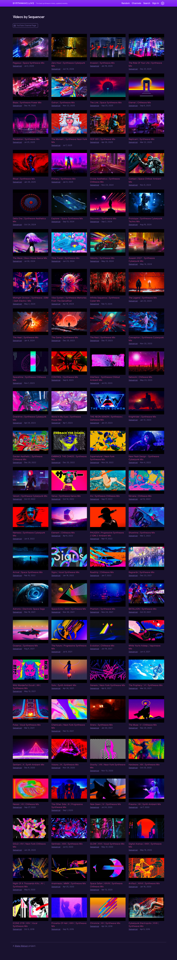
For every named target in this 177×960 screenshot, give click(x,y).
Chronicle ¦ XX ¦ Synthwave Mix (105, 923)
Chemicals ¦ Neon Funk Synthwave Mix (68, 726)
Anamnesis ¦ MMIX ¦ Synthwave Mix (68, 883)
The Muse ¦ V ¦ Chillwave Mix (143, 725)
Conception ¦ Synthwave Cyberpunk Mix (146, 339)
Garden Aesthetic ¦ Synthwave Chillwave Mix (27, 458)
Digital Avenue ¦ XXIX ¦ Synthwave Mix (145, 845)
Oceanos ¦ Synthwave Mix (25, 645)
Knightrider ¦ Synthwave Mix (142, 416)
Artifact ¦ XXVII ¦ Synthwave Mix (144, 883)
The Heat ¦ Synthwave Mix (25, 337)
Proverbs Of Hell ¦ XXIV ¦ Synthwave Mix (68, 924)
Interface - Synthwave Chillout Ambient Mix (105, 378)
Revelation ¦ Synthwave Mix (26, 139)
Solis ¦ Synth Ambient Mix (63, 685)
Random (126, 3)
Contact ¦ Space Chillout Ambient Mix (145, 180)
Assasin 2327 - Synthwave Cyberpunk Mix (142, 259)
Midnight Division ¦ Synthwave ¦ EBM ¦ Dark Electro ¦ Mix (30, 299)
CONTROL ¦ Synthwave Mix (64, 377)
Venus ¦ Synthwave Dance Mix (66, 496)
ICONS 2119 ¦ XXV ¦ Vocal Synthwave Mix (25, 924)
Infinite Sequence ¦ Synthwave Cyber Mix (104, 299)
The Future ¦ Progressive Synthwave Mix (68, 647)
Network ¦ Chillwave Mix (140, 377)
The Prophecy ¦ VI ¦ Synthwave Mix (145, 685)
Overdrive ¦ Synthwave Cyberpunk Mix (29, 418)
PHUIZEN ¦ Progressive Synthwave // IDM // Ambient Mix (107, 534)
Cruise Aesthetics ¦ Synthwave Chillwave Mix (105, 180)
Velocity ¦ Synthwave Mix (102, 258)
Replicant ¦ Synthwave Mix (141, 139)
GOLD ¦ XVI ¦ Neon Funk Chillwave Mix (29, 845)
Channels (136, 3)
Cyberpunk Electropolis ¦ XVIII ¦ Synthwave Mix (144, 924)
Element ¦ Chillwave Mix (63, 532)
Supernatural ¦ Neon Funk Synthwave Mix (102, 458)
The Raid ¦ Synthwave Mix (102, 337)
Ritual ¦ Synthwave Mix (24, 178)
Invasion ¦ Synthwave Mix (102, 63)
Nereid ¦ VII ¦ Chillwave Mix (26, 804)
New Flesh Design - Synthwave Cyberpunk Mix (144, 458)
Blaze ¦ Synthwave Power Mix (27, 102)
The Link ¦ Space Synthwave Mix (106, 102)
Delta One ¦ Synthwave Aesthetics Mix (29, 220)
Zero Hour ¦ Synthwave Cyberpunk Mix (68, 64)
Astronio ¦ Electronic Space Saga (29, 609)
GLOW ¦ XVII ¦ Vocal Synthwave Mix (107, 843)
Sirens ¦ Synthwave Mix (101, 725)
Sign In (155, 3)
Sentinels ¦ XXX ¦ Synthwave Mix (67, 843)
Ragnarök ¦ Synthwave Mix (141, 572)
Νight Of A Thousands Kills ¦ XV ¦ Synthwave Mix (29, 885)
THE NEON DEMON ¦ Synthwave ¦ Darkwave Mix (106, 418)
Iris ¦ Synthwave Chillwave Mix (105, 496)
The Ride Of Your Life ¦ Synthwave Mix (145, 64)
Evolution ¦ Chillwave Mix (102, 645)
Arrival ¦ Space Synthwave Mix (28, 572)
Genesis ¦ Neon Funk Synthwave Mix (107, 685)
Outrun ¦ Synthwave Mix (63, 102)
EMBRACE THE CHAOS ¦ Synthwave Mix (69, 458)
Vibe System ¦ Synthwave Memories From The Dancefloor (68, 299)
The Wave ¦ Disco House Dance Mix (30, 258)
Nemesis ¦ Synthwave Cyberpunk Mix (29, 534)
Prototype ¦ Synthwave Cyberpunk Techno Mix (145, 220)
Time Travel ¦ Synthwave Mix (65, 258)
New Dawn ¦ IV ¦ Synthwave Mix (105, 804)
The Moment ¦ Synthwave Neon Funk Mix (69, 140)
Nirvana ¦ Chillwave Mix (140, 496)
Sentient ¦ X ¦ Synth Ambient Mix (28, 764)
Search (146, 3)
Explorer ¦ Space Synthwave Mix (67, 218)
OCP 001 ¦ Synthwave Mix (102, 139)
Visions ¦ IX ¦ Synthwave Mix (65, 764)
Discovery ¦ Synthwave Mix (103, 218)
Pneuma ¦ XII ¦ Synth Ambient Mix (145, 804)
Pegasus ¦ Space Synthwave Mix (28, 63)
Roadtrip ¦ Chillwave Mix (102, 572)
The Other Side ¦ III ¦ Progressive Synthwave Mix (67, 805)
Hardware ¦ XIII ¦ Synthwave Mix (144, 764)
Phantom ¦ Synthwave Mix (102, 609)
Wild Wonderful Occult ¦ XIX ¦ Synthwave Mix (27, 686)
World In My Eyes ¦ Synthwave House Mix (66, 418)
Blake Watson (21, 946)
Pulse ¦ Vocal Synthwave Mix (27, 725)
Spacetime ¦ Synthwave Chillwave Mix (29, 378)
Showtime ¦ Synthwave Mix (142, 532)
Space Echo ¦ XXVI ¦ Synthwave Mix (68, 609)
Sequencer (17, 66)
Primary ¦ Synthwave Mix (63, 178)
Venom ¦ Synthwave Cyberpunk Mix (30, 496)
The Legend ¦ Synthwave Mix (143, 297)
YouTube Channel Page (26, 25)
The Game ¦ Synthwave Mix (64, 337)
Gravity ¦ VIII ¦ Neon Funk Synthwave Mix (107, 766)
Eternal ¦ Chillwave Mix (140, 102)
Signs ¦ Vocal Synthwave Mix (65, 572)
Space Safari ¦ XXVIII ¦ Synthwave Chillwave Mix (106, 885)
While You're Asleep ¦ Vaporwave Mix (144, 647)
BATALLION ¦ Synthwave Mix (142, 609)
